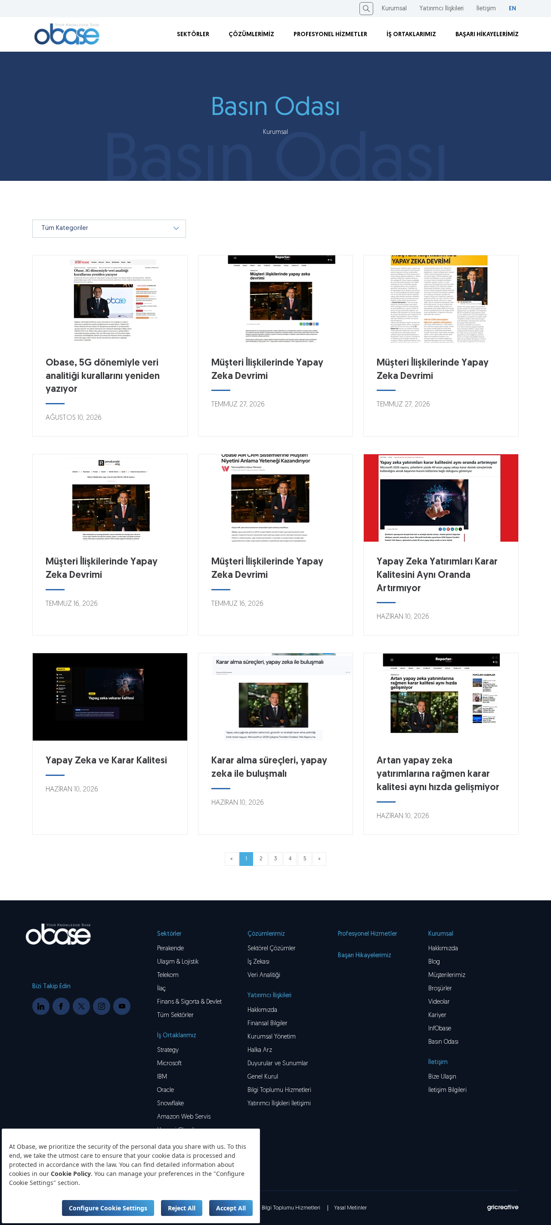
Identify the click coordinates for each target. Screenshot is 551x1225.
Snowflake (170, 1104)
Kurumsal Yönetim (272, 1037)
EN (512, 9)
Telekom (168, 975)
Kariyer (437, 1015)
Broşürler (440, 989)
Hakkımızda (443, 949)
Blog (434, 962)
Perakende (170, 949)
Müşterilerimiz (446, 975)
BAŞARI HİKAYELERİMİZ (487, 34)
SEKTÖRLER (193, 34)
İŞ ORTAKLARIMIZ (411, 34)
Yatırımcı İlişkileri (442, 9)
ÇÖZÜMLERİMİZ (251, 34)
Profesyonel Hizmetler (367, 934)
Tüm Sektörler (175, 1015)
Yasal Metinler (350, 1208)
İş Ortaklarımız (176, 1036)
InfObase (439, 1029)
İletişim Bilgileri (447, 1090)
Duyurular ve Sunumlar (278, 1064)
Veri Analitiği (264, 975)
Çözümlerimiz (266, 934)
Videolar (439, 1002)
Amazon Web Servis (183, 1117)
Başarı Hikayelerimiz (364, 955)
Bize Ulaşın (442, 1077)
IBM (162, 1077)
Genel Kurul (263, 1077)
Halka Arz (260, 1050)
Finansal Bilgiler (268, 1023)
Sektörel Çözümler (272, 949)
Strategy (168, 1050)
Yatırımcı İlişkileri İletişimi (279, 1104)
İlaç (161, 989)
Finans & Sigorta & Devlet (189, 1002)
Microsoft (169, 1064)
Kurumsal (394, 9)
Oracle (165, 1090)
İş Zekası (258, 962)
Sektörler (169, 934)
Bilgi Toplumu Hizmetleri (279, 1090)
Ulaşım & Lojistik (177, 962)
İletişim (486, 9)
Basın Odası (443, 1042)
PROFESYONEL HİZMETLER (330, 34)
